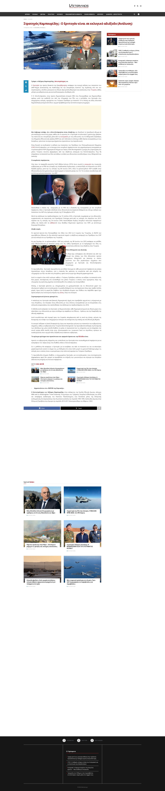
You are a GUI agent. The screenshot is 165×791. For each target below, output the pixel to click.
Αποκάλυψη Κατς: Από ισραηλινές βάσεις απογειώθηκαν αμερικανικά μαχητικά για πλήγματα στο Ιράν (41, 582)
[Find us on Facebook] (134, 6)
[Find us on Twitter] (137, 6)
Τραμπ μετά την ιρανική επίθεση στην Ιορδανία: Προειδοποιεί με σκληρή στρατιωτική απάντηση (126, 41)
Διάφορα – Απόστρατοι (114, 14)
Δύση (61, 293)
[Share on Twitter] (26, 86)
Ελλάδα (35, 14)
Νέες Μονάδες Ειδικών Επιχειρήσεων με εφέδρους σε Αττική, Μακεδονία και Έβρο (52, 370)
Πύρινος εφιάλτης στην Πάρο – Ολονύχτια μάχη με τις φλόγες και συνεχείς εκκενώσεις (51, 378)
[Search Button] (134, 14)
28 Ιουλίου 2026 (31, 586)
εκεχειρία (88, 164)
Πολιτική (51, 14)
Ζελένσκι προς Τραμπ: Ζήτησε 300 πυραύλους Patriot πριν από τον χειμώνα (128, 82)
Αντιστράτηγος (60, 81)
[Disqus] (62, 614)
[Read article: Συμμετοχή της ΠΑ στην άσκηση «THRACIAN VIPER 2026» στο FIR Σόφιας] (71, 370)
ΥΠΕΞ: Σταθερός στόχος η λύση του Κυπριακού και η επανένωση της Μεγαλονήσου (128, 52)
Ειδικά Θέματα (89, 14)
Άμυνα (42, 14)
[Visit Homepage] (79, 6)
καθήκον (53, 223)
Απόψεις (100, 14)
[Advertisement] (62, 76)
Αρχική (27, 14)
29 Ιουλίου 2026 (45, 373)
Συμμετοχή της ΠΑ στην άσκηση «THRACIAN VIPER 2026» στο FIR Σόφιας (89, 369)
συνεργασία (64, 137)
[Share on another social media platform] (26, 91)
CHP (33, 147)
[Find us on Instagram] (140, 6)
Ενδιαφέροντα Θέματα (74, 14)
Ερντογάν (36, 85)
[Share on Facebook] (26, 82)
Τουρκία (93, 90)
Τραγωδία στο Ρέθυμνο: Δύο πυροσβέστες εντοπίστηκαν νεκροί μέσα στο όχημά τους (128, 72)
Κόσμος (60, 14)
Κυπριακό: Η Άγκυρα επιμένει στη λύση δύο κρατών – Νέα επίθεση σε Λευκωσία (128, 62)
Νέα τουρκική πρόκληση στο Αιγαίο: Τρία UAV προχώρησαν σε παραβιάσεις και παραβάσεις (81, 582)
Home (25, 19)
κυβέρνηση (62, 85)
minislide (30, 19)
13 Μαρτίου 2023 (28, 27)
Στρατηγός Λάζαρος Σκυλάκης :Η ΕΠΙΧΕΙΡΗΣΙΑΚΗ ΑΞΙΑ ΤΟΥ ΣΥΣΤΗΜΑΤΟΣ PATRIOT (88, 378)
